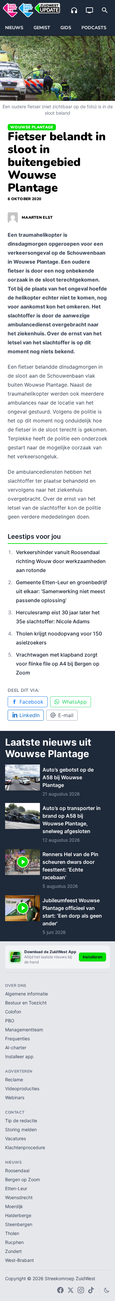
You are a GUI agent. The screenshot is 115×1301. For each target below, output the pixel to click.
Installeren (92, 956)
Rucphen (14, 1242)
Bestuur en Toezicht (26, 1002)
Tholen (12, 1233)
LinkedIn (29, 715)
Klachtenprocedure (25, 1147)
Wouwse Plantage (31, 127)
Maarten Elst (37, 217)
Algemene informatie (26, 993)
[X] (70, 1290)
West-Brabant (19, 1260)
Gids (65, 28)
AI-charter (15, 1047)
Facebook (31, 702)
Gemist (42, 28)
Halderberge (18, 1215)
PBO (9, 1020)
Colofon (13, 1011)
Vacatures (15, 1138)
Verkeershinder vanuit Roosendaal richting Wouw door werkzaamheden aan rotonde (61, 561)
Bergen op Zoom (22, 1179)
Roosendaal (17, 1170)
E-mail (65, 715)
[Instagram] (81, 1290)
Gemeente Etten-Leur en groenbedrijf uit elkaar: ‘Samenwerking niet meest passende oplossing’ (61, 591)
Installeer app (19, 1056)
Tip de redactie (21, 1120)
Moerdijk (14, 1206)
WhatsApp (74, 702)
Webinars (14, 1097)
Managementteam (24, 1029)
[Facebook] (60, 1290)
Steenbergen (18, 1224)
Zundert (13, 1251)
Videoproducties (22, 1088)
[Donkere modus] (106, 1290)
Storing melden (21, 1129)
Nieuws (14, 28)
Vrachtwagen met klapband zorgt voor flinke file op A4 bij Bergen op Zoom (57, 663)
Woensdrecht (19, 1197)
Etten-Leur (16, 1188)
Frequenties (17, 1038)
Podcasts (93, 28)
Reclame (14, 1079)
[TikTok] (91, 1290)
